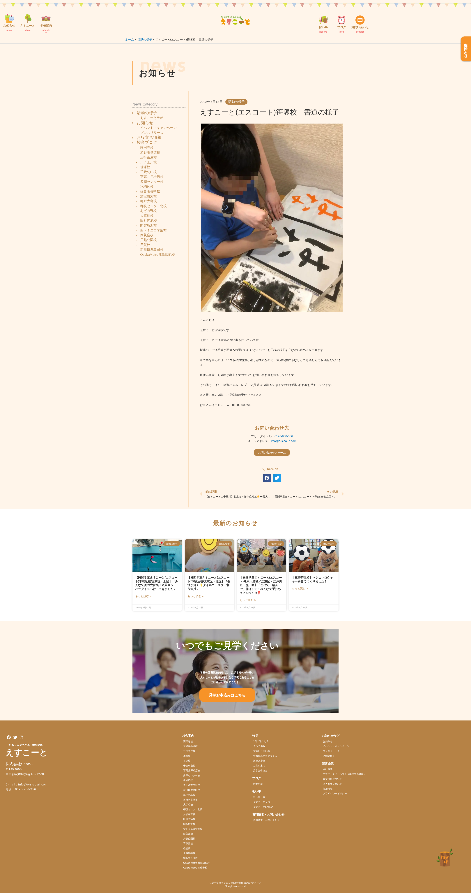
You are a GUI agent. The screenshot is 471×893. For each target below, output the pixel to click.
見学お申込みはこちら (227, 695)
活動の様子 (236, 102)
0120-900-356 (284, 436)
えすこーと (27, 752)
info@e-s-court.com (283, 441)
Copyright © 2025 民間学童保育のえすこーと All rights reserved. (237, 884)
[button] (267, 478)
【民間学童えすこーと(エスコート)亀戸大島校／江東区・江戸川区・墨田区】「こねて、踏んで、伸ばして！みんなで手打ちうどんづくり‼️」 (261, 585)
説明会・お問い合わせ (466, 49)
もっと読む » (143, 596)
